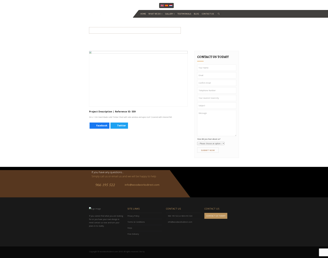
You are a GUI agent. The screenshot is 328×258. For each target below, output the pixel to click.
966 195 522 (104, 185)
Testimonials (184, 14)
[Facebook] (181, 5)
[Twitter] (186, 5)
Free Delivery (133, 234)
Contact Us (208, 14)
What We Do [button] (154, 14)
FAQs (129, 228)
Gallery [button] (169, 14)
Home (143, 14)
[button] (219, 14)
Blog (196, 14)
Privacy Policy (133, 216)
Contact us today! (215, 216)
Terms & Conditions (136, 222)
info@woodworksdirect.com (226, 5)
